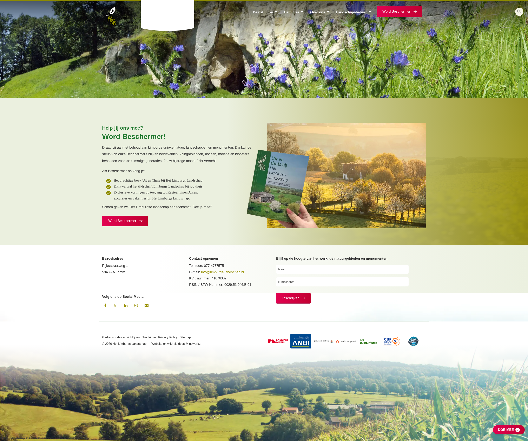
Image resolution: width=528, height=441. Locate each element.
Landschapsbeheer (351, 12)
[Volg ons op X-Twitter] (115, 306)
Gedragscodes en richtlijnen (121, 337)
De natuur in (263, 12)
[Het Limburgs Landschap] (168, 15)
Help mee (291, 12)
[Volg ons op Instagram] (136, 306)
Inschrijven (290, 298)
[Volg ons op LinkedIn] (126, 306)
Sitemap (185, 337)
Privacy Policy (168, 337)
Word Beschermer (396, 11)
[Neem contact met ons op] (146, 306)
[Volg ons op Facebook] (105, 306)
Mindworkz (193, 343)
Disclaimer (149, 337)
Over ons (317, 12)
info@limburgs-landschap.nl (222, 272)
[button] (519, 12)
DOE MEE (506, 430)
